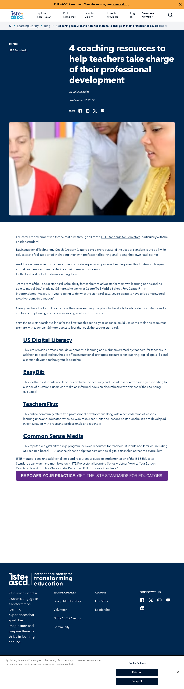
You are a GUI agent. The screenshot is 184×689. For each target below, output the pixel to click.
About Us (100, 592)
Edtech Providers (112, 15)
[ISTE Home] (17, 15)
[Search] (170, 15)
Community (61, 627)
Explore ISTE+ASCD (44, 15)
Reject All (137, 672)
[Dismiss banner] (180, 4)
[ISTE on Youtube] (168, 600)
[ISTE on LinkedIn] (142, 608)
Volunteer (60, 610)
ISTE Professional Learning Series (93, 463)
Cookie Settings (137, 663)
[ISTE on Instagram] (159, 600)
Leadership (103, 610)
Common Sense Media (53, 436)
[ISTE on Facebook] (142, 600)
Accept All (137, 681)
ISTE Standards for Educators (120, 237)
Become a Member (65, 592)
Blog (47, 25)
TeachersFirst (40, 404)
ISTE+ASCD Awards (67, 618)
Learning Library (89, 15)
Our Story (101, 601)
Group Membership (67, 601)
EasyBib (34, 371)
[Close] (178, 672)
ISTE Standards (69, 15)
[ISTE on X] (151, 600)
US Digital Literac (47, 340)
